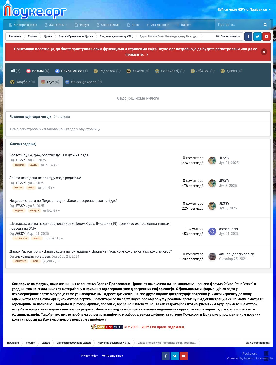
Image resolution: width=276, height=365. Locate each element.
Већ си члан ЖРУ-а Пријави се (243, 10)
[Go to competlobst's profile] (212, 231)
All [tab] (15, 71)
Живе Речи (57, 25)
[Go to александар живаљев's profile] (212, 256)
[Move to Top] (266, 353)
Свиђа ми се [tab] (74, 71)
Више (184, 25)
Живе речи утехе (25, 25)
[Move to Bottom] (266, 359)
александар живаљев (32, 256)
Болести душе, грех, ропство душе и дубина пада (48, 155)
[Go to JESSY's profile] (212, 160)
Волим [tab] (40, 71)
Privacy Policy (89, 355)
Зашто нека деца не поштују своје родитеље (45, 178)
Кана (135, 25)
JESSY (20, 160)
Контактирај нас (112, 355)
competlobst (228, 229)
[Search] (265, 24)
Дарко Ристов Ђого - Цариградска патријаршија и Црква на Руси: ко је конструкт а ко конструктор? (90, 251)
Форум (84, 25)
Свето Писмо (109, 25)
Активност (158, 25)
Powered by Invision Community (250, 358)
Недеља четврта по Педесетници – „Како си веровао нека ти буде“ (63, 201)
